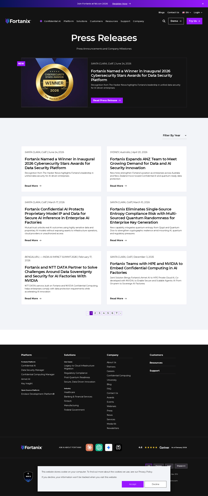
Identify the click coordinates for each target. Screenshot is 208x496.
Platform (69, 21)
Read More (31, 186)
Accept (132, 484)
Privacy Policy (145, 472)
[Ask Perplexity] (118, 447)
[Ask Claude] (89, 447)
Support (125, 21)
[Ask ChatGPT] (99, 447)
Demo (174, 21)
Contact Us (173, 12)
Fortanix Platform (28, 362)
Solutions (82, 21)
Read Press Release (105, 100)
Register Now (119, 3)
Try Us (193, 21)
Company (138, 21)
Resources (112, 21)
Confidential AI (52, 21)
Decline (155, 484)
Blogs (162, 12)
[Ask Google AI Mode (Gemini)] (108, 447)
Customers (96, 21)
